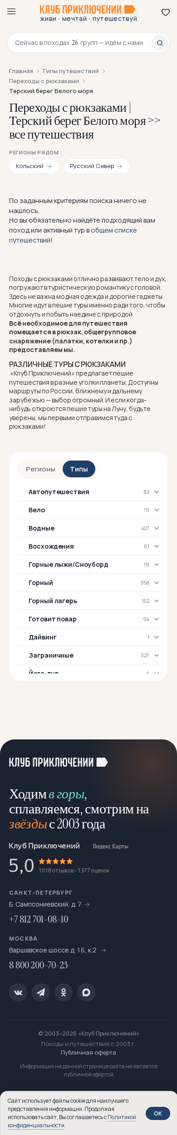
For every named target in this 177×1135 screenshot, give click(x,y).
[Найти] (160, 43)
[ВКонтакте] (18, 992)
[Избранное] (165, 12)
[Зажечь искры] (159, 757)
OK (158, 1113)
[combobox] (83, 42)
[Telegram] (41, 992)
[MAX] (86, 992)
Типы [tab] (79, 469)
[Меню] (11, 11)
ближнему (91, 391)
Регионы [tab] (40, 469)
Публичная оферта (88, 1052)
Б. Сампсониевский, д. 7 (45, 904)
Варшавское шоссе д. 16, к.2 (53, 950)
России (61, 391)
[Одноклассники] (63, 992)
